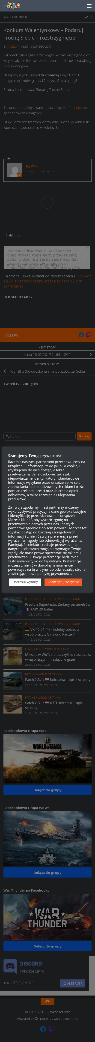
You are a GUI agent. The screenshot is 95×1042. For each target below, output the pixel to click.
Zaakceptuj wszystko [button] (63, 582)
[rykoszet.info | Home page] (16, 6)
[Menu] (89, 6)
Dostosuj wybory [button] (25, 582)
